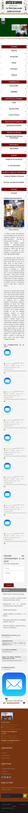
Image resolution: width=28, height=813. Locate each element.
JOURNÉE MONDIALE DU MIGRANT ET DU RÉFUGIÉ (14, 615)
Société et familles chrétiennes (14, 176)
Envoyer (8, 585)
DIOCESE (14, 193)
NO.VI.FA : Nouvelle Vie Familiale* (14, 182)
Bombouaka (14, 56)
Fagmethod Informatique (8, 768)
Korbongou (14, 69)
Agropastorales (14, 109)
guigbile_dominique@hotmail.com (11, 740)
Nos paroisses (5, 755)
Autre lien (4, 771)
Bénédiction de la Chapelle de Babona (13, 594)
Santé (14, 102)
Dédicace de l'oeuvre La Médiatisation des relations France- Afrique (14, 599)
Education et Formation (13, 125)
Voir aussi (6, 590)
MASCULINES (14, 86)
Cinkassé (14, 75)
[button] (25, 27)
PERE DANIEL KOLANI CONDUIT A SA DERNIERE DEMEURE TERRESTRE (14, 620)
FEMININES (14, 92)
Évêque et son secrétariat (14, 159)
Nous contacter (6, 758)
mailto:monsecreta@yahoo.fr (10, 731)
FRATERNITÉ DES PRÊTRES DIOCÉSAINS (14, 137)
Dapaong (14, 50)
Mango (14, 63)
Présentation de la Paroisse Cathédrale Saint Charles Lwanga (14, 605)
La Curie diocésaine (14, 165)
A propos (4, 753)
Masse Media (14, 148)
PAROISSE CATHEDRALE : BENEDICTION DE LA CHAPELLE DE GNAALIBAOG (14, 626)
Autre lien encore (6, 774)
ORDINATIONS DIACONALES (10, 610)
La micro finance (14, 115)
